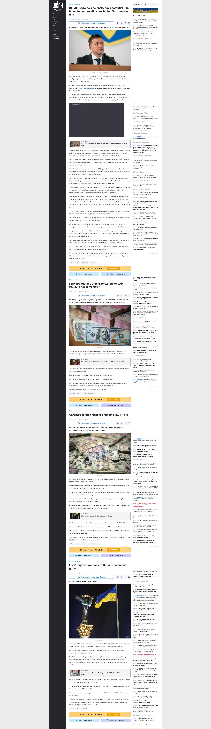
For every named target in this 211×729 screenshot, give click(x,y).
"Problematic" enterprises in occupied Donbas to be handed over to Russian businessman (145, 511)
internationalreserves (94, 544)
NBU (78, 393)
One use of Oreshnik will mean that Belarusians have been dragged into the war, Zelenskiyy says (145, 43)
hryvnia (72, 393)
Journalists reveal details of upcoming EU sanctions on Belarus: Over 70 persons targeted (145, 576)
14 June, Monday (140, 198)
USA (71, 262)
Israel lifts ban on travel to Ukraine (146, 477)
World (54, 23)
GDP (105, 693)
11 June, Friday (139, 460)
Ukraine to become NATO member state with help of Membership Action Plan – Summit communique (145, 207)
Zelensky (93, 262)
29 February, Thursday (142, 156)
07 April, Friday (139, 172)
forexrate (91, 393)
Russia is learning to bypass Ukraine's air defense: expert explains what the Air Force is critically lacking (145, 21)
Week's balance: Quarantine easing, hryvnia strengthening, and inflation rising (145, 381)
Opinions (55, 31)
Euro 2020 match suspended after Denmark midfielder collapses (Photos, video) (145, 365)
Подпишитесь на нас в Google (93, 23)
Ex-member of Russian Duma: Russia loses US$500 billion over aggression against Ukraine (145, 669)
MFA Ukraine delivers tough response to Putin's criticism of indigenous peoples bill (145, 591)
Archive (55, 34)
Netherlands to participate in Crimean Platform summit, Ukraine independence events (145, 676)
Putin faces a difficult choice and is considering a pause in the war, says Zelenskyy (144, 108)
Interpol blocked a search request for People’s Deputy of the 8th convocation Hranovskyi (145, 167)
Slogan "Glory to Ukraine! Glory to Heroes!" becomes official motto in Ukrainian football (144, 505)
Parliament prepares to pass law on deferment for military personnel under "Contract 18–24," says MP (144, 33)
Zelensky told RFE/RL (84, 88)
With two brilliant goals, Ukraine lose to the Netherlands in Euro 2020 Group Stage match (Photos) (145, 312)
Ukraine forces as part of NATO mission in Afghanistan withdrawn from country (143, 720)
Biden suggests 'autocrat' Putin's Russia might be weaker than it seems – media (144, 278)
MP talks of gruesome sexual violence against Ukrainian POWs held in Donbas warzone (145, 531)
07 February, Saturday (142, 39)
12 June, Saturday (140, 356)
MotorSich (85, 262)
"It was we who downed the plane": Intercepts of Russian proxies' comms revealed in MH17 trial (145, 614)
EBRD (77, 708)
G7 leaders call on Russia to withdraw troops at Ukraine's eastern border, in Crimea (145, 332)
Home (54, 13)
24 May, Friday (139, 122)
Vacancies (55, 36)
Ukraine (55, 17)
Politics (55, 19)
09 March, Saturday (141, 142)
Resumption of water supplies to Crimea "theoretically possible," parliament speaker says (145, 481)
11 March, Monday (140, 133)
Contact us (56, 38)
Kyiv (54, 25)
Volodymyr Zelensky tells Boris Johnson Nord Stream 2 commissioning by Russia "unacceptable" (144, 218)
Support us (146, 10)
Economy (55, 21)
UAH (84, 393)
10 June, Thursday (140, 581)
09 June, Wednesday (141, 715)
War (54, 15)
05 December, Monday (142, 189)
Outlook (84, 708)
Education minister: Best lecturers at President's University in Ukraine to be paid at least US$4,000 (145, 233)
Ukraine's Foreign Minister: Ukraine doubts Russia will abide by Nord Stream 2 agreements (145, 682)
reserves (114, 537)
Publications (56, 29)
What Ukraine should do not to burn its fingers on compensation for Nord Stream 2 (145, 440)
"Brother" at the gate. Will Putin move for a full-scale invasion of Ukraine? (144, 498)
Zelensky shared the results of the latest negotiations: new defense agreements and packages (145, 160)
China (77, 262)
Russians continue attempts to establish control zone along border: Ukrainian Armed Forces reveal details (145, 27)
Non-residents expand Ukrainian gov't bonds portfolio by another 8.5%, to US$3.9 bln (145, 487)
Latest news (139, 16)
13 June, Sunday (139, 318)
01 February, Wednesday (143, 181)
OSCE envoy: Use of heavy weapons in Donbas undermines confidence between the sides (145, 636)
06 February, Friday (141, 113)
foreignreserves (80, 544)
